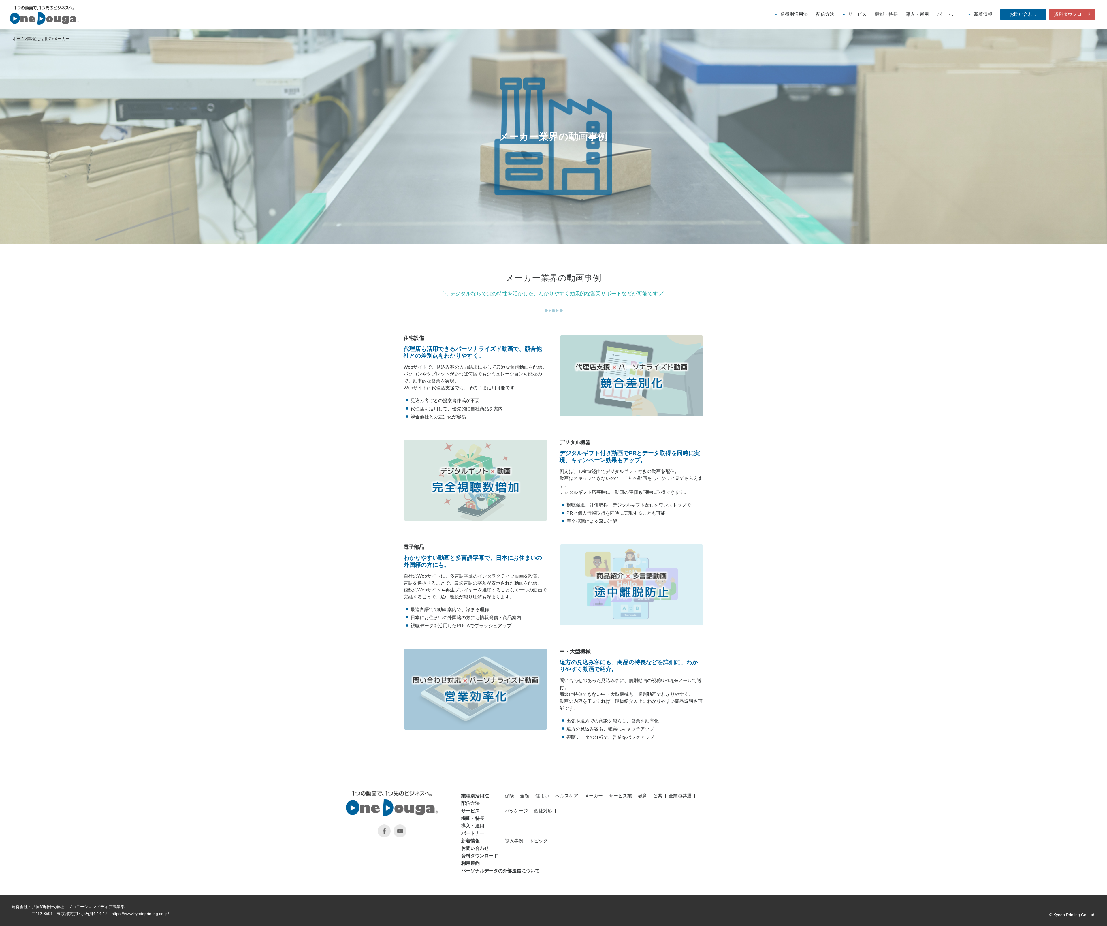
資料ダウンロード (479, 856)
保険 (509, 795)
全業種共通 (680, 795)
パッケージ (516, 810)
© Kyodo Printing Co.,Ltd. (1072, 914)
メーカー (62, 38)
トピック (538, 840)
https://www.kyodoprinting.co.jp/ (140, 913)
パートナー (472, 833)
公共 (657, 795)
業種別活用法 (39, 38)
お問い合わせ (475, 848)
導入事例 (514, 840)
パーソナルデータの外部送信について (480, 871)
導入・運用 (472, 826)
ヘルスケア (566, 795)
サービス (470, 811)
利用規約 (470, 863)
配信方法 (470, 803)
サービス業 (620, 795)
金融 (524, 795)
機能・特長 (472, 818)
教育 (642, 795)
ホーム (19, 38)
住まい (542, 795)
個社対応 (543, 810)
